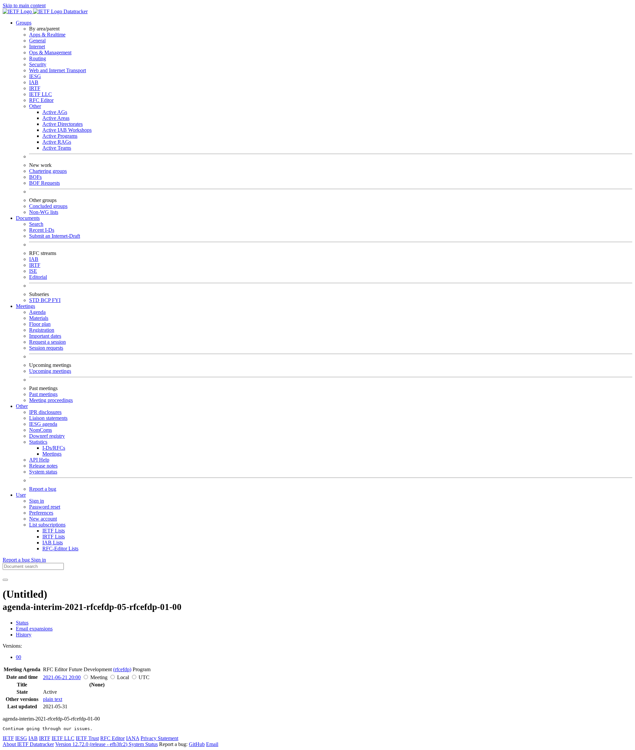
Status (22, 622)
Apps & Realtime (47, 34)
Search (36, 224)
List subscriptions (47, 524)
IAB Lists (52, 542)
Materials (38, 318)
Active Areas (55, 118)
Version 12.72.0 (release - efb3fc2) (92, 744)
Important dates (45, 336)
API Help (39, 460)
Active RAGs (56, 142)
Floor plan (40, 324)
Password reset (44, 507)
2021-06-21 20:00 (62, 677)
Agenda (37, 312)
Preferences (41, 513)
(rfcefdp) (122, 669)
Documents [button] (28, 218)
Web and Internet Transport (57, 70)
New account (43, 519)
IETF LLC (40, 94)
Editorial (38, 277)
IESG (35, 76)
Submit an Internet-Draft (54, 236)
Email (212, 744)
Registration (41, 330)
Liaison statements (48, 418)
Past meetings (43, 394)
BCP (46, 300)
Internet (37, 46)
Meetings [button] (25, 306)
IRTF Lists (53, 536)
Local (123, 677)
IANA (132, 738)
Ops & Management (50, 52)
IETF (8, 738)
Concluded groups (48, 206)
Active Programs (59, 136)
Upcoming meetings (50, 371)
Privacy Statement (159, 738)
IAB (33, 82)
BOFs (35, 177)
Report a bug (42, 489)
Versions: (12, 646)
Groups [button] (23, 22)
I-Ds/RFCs (53, 448)
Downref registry (47, 436)
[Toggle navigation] (5, 580)
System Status (143, 744)
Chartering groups (48, 171)
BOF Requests (44, 183)
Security (37, 64)
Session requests (46, 348)
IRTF (34, 88)
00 (18, 657)
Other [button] (22, 406)
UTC (144, 677)
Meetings (52, 454)
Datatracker (75, 11)
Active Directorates (62, 124)
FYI (56, 300)
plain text (52, 699)
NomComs (40, 430)
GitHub (197, 744)
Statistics (38, 442)
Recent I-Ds (41, 230)
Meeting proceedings (51, 400)
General (37, 40)
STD (35, 300)
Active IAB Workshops (67, 130)
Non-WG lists (43, 212)
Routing (37, 58)
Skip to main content (24, 5)
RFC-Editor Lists (60, 548)
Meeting (98, 677)
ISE (33, 271)
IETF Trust (87, 738)
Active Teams (56, 148)
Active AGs (54, 112)
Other (35, 106)
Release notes (43, 466)
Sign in (36, 501)
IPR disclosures (45, 412)
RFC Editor (41, 100)
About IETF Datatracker (28, 744)
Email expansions (34, 628)
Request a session (47, 342)
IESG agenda (43, 424)
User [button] (21, 495)
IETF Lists (53, 530)
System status (43, 472)
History (23, 634)
